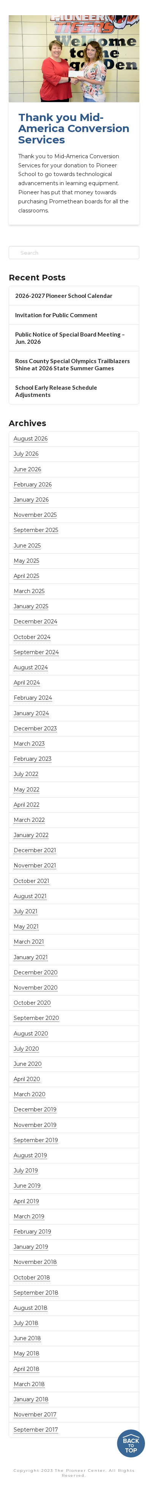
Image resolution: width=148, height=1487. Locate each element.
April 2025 (26, 576)
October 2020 (32, 1002)
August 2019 (30, 1155)
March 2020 (30, 1094)
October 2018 (32, 1277)
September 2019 (36, 1140)
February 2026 (33, 484)
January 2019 (31, 1246)
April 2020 (27, 1079)
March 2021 (29, 941)
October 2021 (31, 881)
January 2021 (31, 957)
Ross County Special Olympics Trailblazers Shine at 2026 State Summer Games (72, 364)
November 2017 (35, 1414)
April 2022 (26, 804)
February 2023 (33, 758)
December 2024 (35, 621)
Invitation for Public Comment (56, 315)
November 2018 (35, 1262)
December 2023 (35, 728)
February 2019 (32, 1231)
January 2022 (31, 835)
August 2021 (30, 896)
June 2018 (27, 1338)
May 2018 (26, 1353)
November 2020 (36, 987)
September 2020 (36, 1018)
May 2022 (26, 789)
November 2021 (35, 865)
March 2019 (29, 1216)
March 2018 (29, 1384)
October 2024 (32, 637)
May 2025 (26, 560)
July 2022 (26, 774)
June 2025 (27, 545)
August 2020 (31, 1033)
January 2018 (31, 1399)
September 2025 (36, 530)
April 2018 (26, 1369)
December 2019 (35, 1109)
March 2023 (29, 743)
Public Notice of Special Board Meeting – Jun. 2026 (70, 338)
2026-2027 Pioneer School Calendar (63, 295)
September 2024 (36, 652)
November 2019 (35, 1125)
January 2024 (31, 713)
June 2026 (27, 469)
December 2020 (36, 972)
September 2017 (36, 1429)
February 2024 (33, 697)
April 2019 (26, 1201)
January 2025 (31, 606)
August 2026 (30, 438)
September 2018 (36, 1292)
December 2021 (35, 850)
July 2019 (26, 1170)
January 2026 (31, 499)
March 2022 (29, 820)
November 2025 (35, 514)
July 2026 (26, 453)
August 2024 (31, 667)
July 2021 (26, 911)
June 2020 (28, 1064)
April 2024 (27, 682)
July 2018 (26, 1323)
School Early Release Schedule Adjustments (56, 391)
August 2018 (30, 1307)
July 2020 (26, 1048)
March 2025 (29, 591)
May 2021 (26, 926)
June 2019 (27, 1185)
